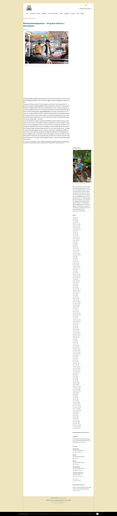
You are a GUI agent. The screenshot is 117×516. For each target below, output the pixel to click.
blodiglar (42, 141)
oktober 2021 (75, 277)
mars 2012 (75, 400)
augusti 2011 (75, 412)
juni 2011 (74, 415)
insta (61, 497)
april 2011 (75, 418)
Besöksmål (32, 13)
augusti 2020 (75, 282)
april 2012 (75, 399)
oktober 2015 (75, 334)
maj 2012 (74, 397)
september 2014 (76, 353)
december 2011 (76, 405)
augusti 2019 (75, 292)
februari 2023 (75, 263)
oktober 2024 (75, 238)
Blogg (82, 13)
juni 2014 (74, 356)
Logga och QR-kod (76, 490)
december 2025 (76, 224)
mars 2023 (75, 261)
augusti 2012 (75, 392)
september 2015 (76, 335)
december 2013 (76, 366)
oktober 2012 (75, 389)
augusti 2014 (75, 355)
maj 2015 (74, 342)
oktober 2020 (75, 280)
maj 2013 (74, 378)
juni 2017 (74, 316)
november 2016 (76, 319)
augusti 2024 (75, 240)
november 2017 (76, 313)
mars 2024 (75, 248)
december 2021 (76, 274)
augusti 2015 (75, 337)
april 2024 (75, 246)
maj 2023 (74, 259)
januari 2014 (75, 365)
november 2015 (76, 332)
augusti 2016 (75, 322)
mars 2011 (75, 420)
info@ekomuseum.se (62, 501)
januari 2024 (75, 251)
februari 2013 (75, 382)
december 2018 (76, 301)
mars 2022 (75, 272)
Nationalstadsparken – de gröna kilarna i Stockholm (43, 24)
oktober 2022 (75, 267)
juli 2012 (74, 394)
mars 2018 (75, 309)
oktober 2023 (75, 253)
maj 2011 (74, 416)
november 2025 (76, 225)
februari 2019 (75, 298)
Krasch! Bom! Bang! (53, 13)
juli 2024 (74, 241)
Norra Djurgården (30, 142)
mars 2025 (75, 235)
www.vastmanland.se (77, 480)
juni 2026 (74, 219)
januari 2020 (75, 288)
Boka (78, 13)
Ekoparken (54, 141)
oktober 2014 (75, 352)
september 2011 (76, 410)
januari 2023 (75, 264)
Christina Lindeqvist (60, 142)
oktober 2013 (75, 369)
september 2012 (76, 390)
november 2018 (76, 303)
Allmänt (34, 141)
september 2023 (76, 254)
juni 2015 (74, 340)
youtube (64, 497)
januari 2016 (75, 331)
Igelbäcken (39, 142)
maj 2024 (74, 245)
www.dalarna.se (76, 478)
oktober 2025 (75, 227)
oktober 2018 (75, 305)
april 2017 (75, 318)
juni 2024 (74, 243)
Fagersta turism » (76, 464)
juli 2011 (74, 413)
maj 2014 (74, 358)
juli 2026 (74, 217)
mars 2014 (75, 361)
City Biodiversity (48, 141)
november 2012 (76, 387)
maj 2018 (74, 308)
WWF (46, 142)
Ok (97, 513)
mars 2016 (75, 327)
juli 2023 (74, 256)
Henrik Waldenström (32, 142)
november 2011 (76, 407)
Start (27, 13)
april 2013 (75, 379)
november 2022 (76, 266)
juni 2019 (74, 293)
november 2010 (76, 426)
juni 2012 (74, 395)
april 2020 (75, 285)
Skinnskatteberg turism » (77, 470)
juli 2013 (74, 374)
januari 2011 (75, 423)
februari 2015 (75, 345)
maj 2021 (74, 279)
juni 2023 (74, 258)
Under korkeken (61, 503)
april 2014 (75, 360)
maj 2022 (74, 271)
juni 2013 (74, 376)
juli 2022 (74, 269)
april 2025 (75, 233)
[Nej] (115, 514)
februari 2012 (75, 402)
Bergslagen (44, 13)
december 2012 (76, 386)
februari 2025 (75, 237)
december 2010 (76, 424)
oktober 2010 (75, 428)
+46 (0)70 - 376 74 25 (54, 501)
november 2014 (76, 350)
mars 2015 (75, 343)
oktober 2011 (75, 408)
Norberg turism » (76, 458)
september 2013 (76, 371)
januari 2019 (75, 300)
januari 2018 (75, 311)
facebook (58, 497)
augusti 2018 (75, 306)
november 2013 (76, 368)
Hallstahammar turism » (77, 452)
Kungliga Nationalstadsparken (52, 142)
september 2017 (76, 314)
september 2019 (76, 290)
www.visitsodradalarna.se (78, 476)
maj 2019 (74, 295)
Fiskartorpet (58, 141)
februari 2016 (75, 329)
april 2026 (75, 220)
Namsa (59, 142)
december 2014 (76, 348)
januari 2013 (75, 384)
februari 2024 (75, 250)
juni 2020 (74, 284)
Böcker (38, 13)
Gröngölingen (64, 141)
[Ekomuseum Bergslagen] (36, 8)
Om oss (61, 13)
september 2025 (76, 228)
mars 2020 (75, 287)
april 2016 (75, 326)
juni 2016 (74, 324)
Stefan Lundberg (37, 142)
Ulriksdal (42, 142)
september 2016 (76, 321)
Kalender (73, 13)
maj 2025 (74, 232)
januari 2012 (75, 403)
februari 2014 (75, 363)
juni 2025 (74, 230)
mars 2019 (75, 297)
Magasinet (66, 13)
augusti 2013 (75, 373)
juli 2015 (74, 339)
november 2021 (76, 275)
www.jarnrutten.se (82, 442)
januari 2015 (75, 347)
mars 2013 (75, 381)
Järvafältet (43, 142)
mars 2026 (75, 222)
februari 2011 (75, 421)
